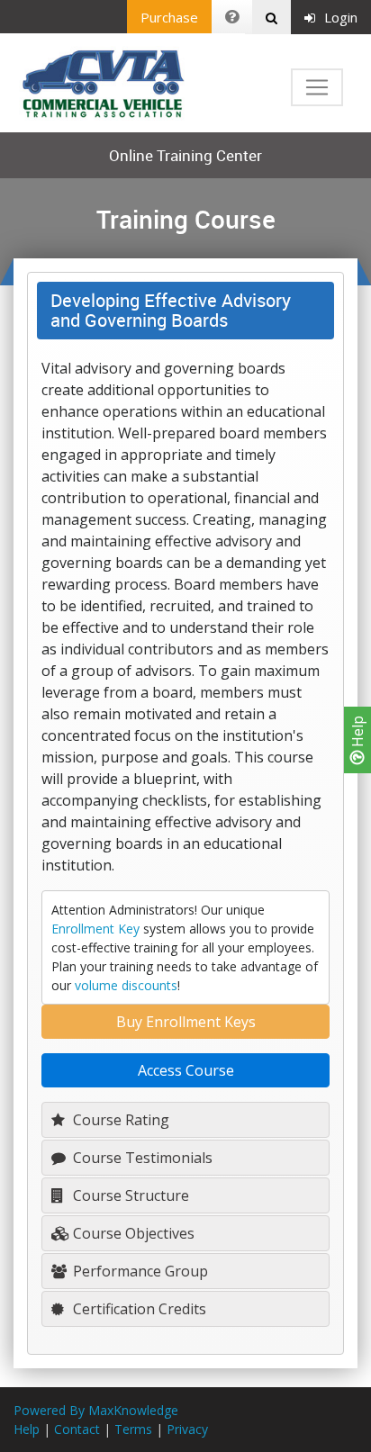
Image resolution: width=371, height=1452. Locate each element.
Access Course (186, 1070)
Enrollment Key (95, 928)
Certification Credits (137, 1309)
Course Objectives (132, 1233)
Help (357, 733)
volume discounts (126, 985)
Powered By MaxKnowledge (96, 1410)
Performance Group (138, 1271)
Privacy (187, 1429)
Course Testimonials (141, 1158)
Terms (133, 1429)
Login (340, 17)
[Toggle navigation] (317, 87)
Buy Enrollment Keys (186, 1022)
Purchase (169, 17)
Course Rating (119, 1120)
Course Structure (129, 1195)
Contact (77, 1429)
